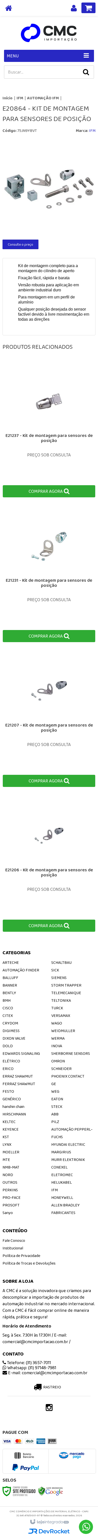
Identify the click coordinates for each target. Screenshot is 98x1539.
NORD (8, 1175)
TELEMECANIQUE (66, 993)
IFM (20, 98)
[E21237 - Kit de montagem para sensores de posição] (49, 432)
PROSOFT (11, 1205)
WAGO (56, 1023)
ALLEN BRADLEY (65, 1205)
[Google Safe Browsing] (50, 1490)
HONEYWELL (62, 1197)
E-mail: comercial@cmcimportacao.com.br (47, 1372)
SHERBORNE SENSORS (70, 1053)
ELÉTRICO (11, 1061)
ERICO (8, 1068)
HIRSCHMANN (14, 1114)
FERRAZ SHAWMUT (19, 1084)
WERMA (58, 1038)
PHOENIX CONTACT (67, 1076)
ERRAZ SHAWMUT (18, 1076)
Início (8, 98)
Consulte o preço (20, 244)
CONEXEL (59, 1167)
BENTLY (9, 993)
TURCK (57, 1008)
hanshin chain (13, 1106)
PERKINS (10, 1190)
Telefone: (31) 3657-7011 (28, 1362)
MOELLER (11, 1152)
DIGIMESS (11, 1031)
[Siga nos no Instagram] (49, 1409)
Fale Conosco (14, 1240)
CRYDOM (10, 1023)
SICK (55, 970)
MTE (6, 1159)
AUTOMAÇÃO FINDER (21, 970)
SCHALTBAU (61, 962)
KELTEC (9, 1122)
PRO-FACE (12, 1197)
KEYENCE (11, 1129)
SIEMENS (59, 978)
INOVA (56, 1046)
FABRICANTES (63, 1213)
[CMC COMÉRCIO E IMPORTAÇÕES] (49, 33)
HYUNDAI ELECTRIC (68, 1144)
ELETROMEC (62, 1175)
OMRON (58, 1061)
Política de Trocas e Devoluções (29, 1263)
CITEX (8, 1015)
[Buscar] (86, 72)
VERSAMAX (60, 1015)
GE (53, 1084)
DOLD (8, 1046)
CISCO (8, 1008)
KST (6, 1137)
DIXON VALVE (14, 1038)
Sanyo (8, 1213)
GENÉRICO (12, 1099)
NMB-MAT (11, 1167)
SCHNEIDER (61, 1068)
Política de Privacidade (21, 1255)
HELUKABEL (61, 1182)
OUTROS (10, 1182)
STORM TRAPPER (66, 985)
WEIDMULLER (63, 1031)
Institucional (13, 1248)
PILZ (55, 1122)
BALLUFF (10, 978)
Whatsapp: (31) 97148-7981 (31, 1367)
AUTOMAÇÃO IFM (43, 98)
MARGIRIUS (61, 1152)
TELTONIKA (61, 1000)
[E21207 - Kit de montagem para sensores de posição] (49, 721)
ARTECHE (11, 962)
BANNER (10, 985)
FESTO (8, 1091)
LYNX (7, 1144)
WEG (55, 1091)
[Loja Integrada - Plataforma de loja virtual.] (49, 1522)
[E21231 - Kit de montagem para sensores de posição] (49, 576)
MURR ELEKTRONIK (68, 1159)
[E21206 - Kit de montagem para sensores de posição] (49, 866)
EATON (57, 1099)
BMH (7, 1000)
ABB (55, 1114)
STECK (56, 1106)
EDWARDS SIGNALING (21, 1053)
